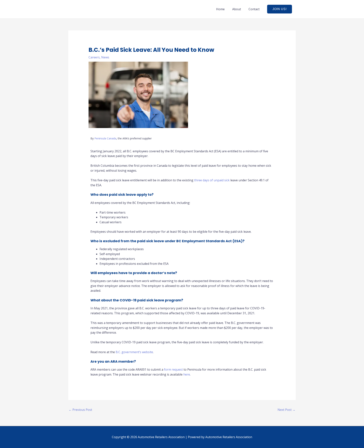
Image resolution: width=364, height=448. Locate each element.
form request (173, 369)
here (186, 374)
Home (220, 9)
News (105, 57)
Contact (254, 9)
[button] (279, 9)
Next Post (286, 410)
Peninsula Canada (105, 138)
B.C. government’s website (134, 352)
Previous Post (80, 410)
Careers (94, 57)
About (236, 9)
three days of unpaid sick (212, 180)
